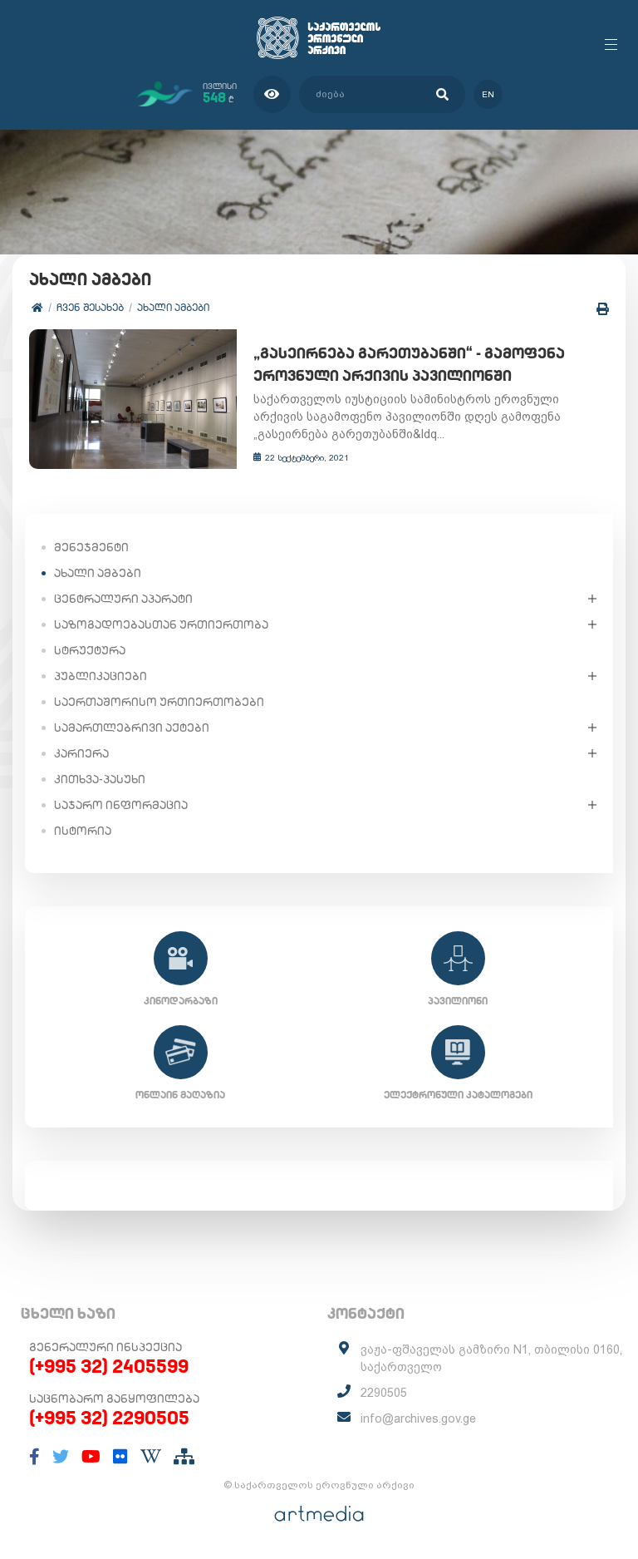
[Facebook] (34, 1457)
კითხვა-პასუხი (99, 779)
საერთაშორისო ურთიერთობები (159, 701)
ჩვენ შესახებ (90, 307)
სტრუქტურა (89, 650)
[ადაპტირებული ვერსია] (272, 94)
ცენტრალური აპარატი (123, 598)
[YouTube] (91, 1457)
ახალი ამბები (173, 307)
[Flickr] (120, 1457)
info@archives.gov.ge (418, 1418)
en (488, 94)
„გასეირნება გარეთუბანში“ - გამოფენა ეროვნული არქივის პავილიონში (409, 364)
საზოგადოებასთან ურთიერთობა (161, 624)
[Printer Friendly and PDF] (602, 309)
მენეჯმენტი (91, 547)
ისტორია (82, 830)
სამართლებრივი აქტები (131, 727)
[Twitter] (60, 1457)
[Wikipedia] (150, 1457)
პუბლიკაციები (100, 675)
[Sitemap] (184, 1457)
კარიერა (81, 753)
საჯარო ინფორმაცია (121, 804)
